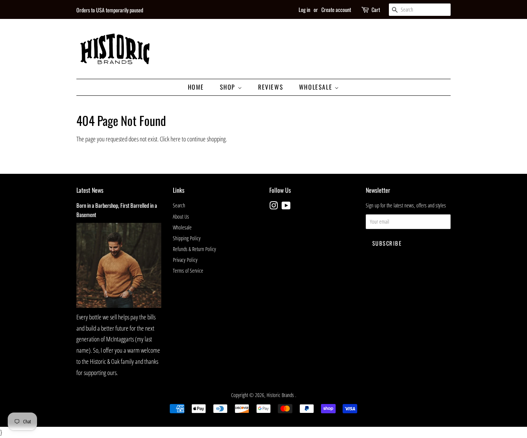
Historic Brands (281, 395)
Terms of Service (188, 270)
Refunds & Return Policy (194, 249)
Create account (336, 9)
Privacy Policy (185, 259)
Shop (229, 87)
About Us (181, 216)
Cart (376, 9)
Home (196, 87)
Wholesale (316, 87)
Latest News (89, 190)
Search (179, 205)
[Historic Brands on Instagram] (273, 207)
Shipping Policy (187, 238)
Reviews (270, 87)
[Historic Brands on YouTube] (286, 207)
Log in (304, 9)
